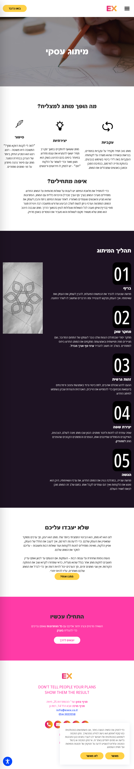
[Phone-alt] (49, 724)
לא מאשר (92, 756)
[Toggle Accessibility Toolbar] (8, 761)
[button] (127, 8)
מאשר (114, 756)
